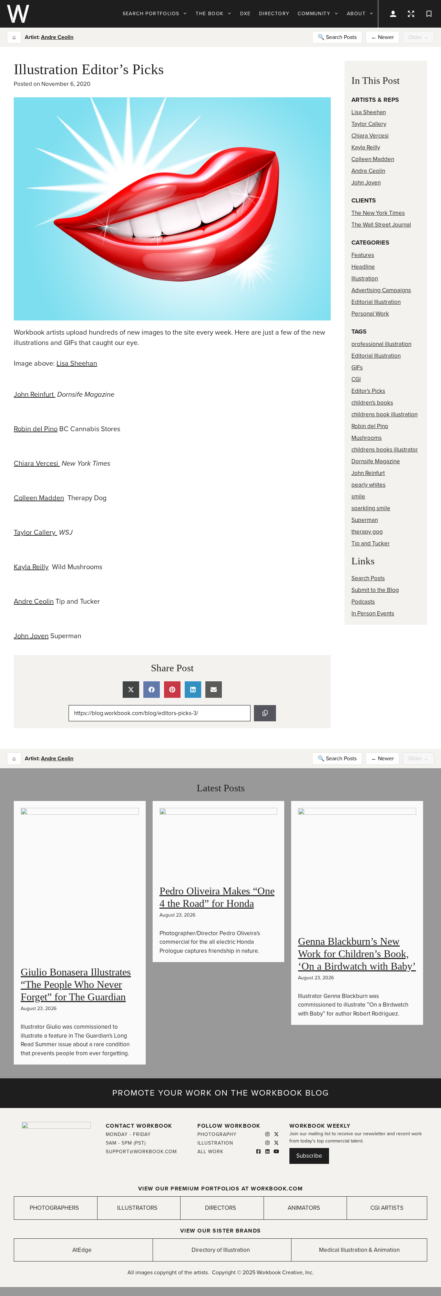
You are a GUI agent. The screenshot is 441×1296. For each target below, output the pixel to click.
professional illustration (381, 344)
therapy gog (367, 531)
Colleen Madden (39, 498)
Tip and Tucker (370, 543)
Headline (363, 266)
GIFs (357, 367)
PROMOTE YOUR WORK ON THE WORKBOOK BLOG (220, 1093)
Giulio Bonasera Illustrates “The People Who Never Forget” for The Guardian (76, 984)
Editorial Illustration (376, 302)
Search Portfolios (151, 14)
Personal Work (370, 313)
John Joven (31, 636)
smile (358, 496)
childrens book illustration (384, 414)
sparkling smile (370, 508)
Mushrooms (366, 438)
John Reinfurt (34, 394)
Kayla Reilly (31, 567)
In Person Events (372, 613)
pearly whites (368, 484)
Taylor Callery (35, 532)
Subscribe (309, 1155)
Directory (274, 14)
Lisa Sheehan (77, 363)
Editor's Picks (368, 391)
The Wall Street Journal (381, 224)
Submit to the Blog (375, 590)
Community (314, 14)
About (356, 14)
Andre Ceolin (57, 37)
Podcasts (363, 601)
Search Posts (368, 578)
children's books (372, 402)
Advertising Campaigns (381, 290)
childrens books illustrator (384, 449)
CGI (356, 379)
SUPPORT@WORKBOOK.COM (141, 1152)
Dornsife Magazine (375, 461)
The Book (209, 14)
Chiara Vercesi (37, 463)
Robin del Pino (36, 429)
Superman (364, 520)
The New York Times (378, 213)
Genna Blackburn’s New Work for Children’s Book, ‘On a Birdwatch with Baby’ (357, 954)
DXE (245, 14)
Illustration (364, 278)
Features (362, 255)
